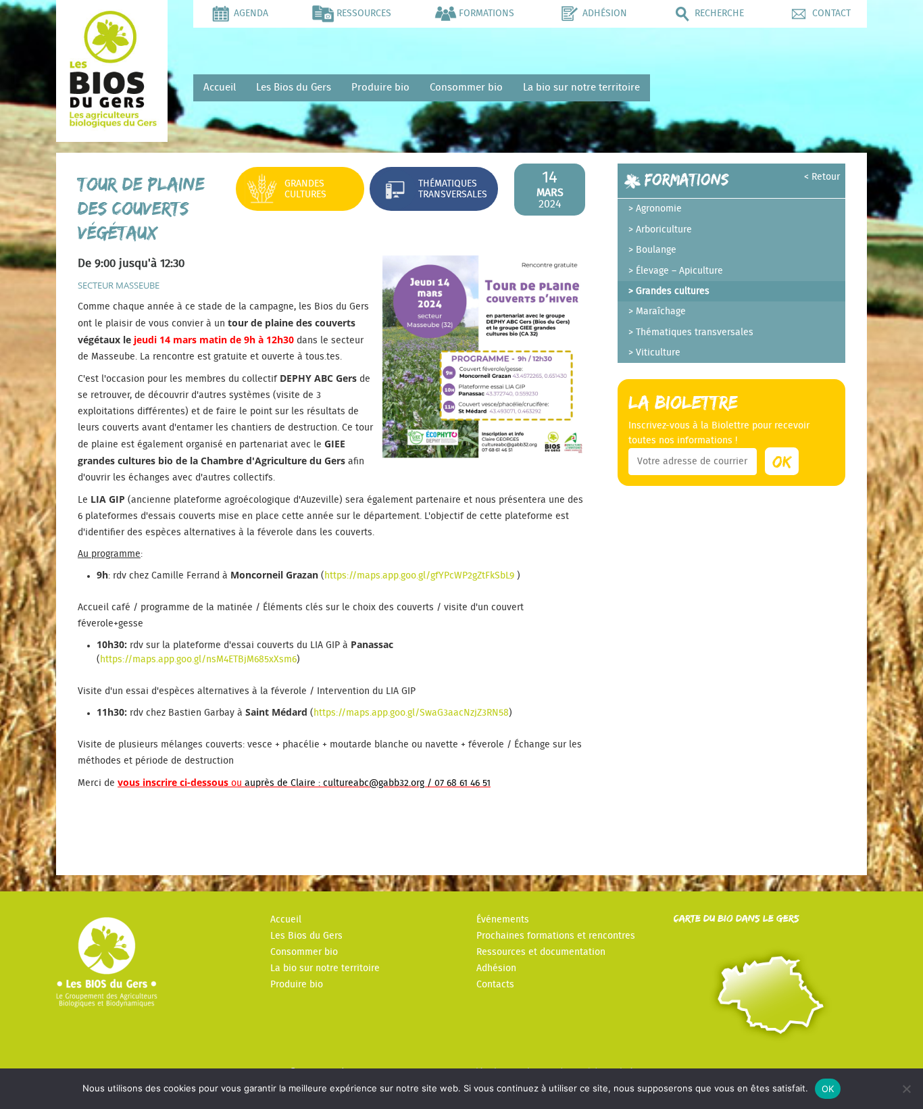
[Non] (906, 1088)
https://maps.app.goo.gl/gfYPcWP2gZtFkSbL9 (420, 576)
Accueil (219, 87)
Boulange (656, 250)
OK (828, 1088)
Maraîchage (661, 311)
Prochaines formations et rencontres (555, 936)
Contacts (495, 984)
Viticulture (658, 353)
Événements (502, 920)
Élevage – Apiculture (679, 271)
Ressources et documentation (540, 952)
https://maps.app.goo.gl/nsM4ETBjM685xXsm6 (198, 659)
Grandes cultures (305, 188)
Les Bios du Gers (293, 87)
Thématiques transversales (452, 188)
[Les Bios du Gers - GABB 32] (111, 124)
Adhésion (496, 968)
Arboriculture (664, 230)
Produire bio (380, 87)
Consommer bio (466, 87)
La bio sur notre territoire (581, 87)
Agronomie (659, 209)
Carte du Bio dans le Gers (736, 918)
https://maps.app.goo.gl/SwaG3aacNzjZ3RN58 (411, 713)
